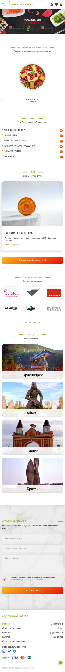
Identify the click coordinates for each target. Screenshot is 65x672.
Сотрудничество (55, 632)
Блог (60, 628)
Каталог (6, 637)
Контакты (58, 637)
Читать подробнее (12, 244)
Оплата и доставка (11, 628)
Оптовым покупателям (13, 641)
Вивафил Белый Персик (19, 233)
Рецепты (6, 632)
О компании (57, 623)
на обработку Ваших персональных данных (29, 580)
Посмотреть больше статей (32, 260)
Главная (6, 623)
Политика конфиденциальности (18, 667)
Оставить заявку (33, 590)
